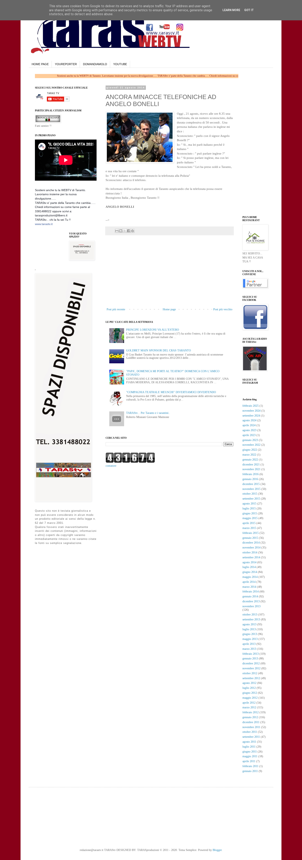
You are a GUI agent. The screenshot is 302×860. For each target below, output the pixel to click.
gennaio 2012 (250, 717)
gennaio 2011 (250, 771)
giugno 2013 (249, 634)
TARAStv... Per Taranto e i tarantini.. (148, 412)
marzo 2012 (249, 707)
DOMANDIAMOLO (95, 64)
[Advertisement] (158, 215)
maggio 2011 (249, 756)
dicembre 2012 (251, 663)
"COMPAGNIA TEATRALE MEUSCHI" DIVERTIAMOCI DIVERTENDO (171, 392)
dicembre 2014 (251, 542)
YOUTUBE (120, 64)
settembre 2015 (251, 498)
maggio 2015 (250, 518)
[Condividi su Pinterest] (132, 231)
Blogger (217, 850)
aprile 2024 (249, 425)
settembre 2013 (251, 619)
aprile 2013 (249, 643)
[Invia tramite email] (117, 231)
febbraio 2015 (250, 532)
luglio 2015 (249, 508)
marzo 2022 (249, 454)
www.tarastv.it (44, 224)
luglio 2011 (249, 746)
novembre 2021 (251, 469)
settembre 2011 (251, 736)
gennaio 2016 (250, 479)
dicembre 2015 (251, 484)
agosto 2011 (249, 741)
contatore (111, 465)
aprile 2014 (249, 581)
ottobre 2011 (249, 731)
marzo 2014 (249, 586)
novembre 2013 (251, 606)
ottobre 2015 (249, 493)
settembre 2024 (251, 415)
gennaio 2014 (250, 596)
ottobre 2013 (249, 614)
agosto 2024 (249, 420)
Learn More (231, 10)
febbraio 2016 (250, 474)
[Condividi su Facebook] (129, 231)
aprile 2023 (249, 435)
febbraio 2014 (250, 591)
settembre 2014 (251, 557)
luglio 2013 (249, 629)
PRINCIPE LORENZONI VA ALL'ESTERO (152, 329)
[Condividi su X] (125, 231)
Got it (249, 10)
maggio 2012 (250, 697)
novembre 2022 (251, 444)
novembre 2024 (251, 410)
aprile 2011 (248, 761)
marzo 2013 (249, 648)
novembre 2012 (251, 668)
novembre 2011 (251, 727)
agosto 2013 (249, 624)
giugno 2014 (249, 572)
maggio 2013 (250, 639)
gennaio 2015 (250, 537)
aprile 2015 (249, 523)
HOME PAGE (40, 64)
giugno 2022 (249, 449)
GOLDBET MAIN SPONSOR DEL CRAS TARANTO (158, 350)
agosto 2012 (249, 683)
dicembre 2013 (251, 601)
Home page (169, 309)
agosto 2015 (249, 503)
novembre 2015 (251, 489)
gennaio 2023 (250, 440)
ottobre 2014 (249, 552)
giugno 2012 (249, 692)
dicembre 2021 (251, 464)
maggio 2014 (250, 576)
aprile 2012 (249, 702)
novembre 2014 (251, 547)
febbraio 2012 (250, 712)
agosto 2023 (249, 430)
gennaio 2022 (250, 459)
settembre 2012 (251, 678)
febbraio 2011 (250, 766)
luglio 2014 (249, 567)
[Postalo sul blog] (121, 231)
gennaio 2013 (250, 658)
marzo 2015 (249, 528)
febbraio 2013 (250, 653)
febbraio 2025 (250, 405)
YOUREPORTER (66, 64)
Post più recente (116, 309)
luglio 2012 (249, 687)
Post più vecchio (222, 309)
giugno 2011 (249, 751)
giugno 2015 (249, 513)
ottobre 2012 (249, 673)
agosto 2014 (249, 562)
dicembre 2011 (250, 722)
